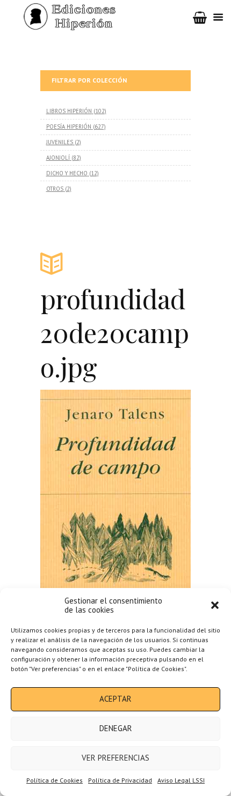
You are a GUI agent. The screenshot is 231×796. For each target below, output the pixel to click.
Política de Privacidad (120, 780)
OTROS (54, 188)
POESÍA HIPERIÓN (68, 126)
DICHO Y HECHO (67, 173)
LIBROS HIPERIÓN (69, 111)
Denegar (115, 728)
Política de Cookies (54, 780)
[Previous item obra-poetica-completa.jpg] (78, 498)
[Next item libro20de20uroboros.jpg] (153, 498)
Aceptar (115, 699)
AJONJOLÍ (58, 157)
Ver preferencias (115, 758)
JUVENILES (59, 142)
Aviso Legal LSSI (181, 780)
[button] (215, 605)
